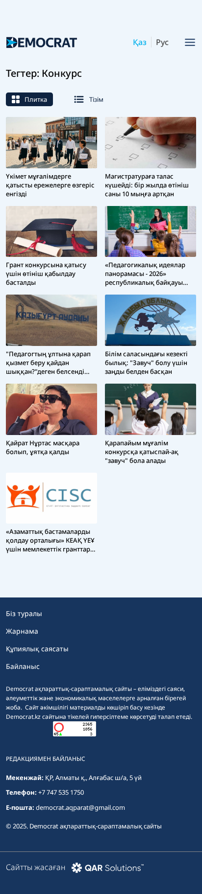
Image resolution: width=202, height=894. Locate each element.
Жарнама (22, 631)
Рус (162, 42)
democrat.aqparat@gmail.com (80, 807)
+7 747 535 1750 (61, 792)
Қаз (140, 42)
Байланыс (23, 666)
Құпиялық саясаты (37, 648)
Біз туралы (24, 613)
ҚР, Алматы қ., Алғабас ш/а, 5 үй (93, 777)
